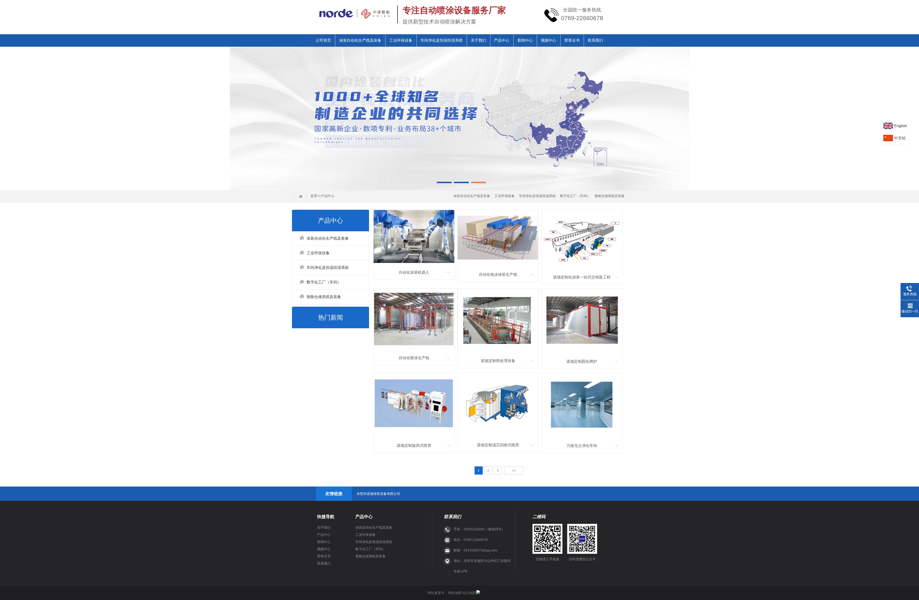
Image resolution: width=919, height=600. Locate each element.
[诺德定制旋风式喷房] (414, 405)
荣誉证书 (572, 40)
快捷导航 (325, 516)
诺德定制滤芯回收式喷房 (498, 445)
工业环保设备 (400, 40)
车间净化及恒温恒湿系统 (441, 40)
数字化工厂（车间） (575, 196)
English (900, 126)
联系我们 (595, 40)
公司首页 (323, 40)
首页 (313, 196)
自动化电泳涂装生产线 (498, 274)
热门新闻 (330, 317)
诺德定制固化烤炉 (581, 361)
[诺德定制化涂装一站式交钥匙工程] (581, 239)
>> (514, 470)
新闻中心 (525, 40)
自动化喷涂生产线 (414, 358)
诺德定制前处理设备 (498, 361)
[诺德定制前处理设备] (498, 320)
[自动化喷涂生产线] (414, 319)
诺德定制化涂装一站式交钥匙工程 (582, 277)
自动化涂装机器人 (414, 272)
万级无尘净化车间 (581, 446)
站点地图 (469, 593)
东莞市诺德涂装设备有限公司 (378, 494)
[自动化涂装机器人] (414, 237)
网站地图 (455, 593)
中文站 (900, 138)
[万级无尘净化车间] (581, 405)
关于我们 (478, 40)
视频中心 (548, 40)
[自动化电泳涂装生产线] (498, 238)
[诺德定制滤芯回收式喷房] (498, 405)
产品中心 (501, 40)
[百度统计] (478, 593)
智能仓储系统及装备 (609, 196)
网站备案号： (438, 593)
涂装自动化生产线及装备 (360, 40)
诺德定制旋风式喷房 (414, 445)
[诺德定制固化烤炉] (581, 321)
